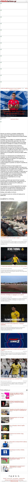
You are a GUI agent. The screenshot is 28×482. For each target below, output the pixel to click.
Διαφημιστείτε (22, 478)
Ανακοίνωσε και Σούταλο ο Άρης (16, 433)
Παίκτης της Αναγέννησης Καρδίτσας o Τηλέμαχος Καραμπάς (12, 324)
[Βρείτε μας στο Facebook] (9, 476)
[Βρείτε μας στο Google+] (16, 476)
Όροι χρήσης (15, 478)
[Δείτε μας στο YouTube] (11, 476)
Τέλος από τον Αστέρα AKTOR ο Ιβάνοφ (18, 441)
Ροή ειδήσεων (5, 390)
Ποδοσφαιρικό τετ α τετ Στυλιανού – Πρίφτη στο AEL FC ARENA (17, 467)
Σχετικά (4, 478)
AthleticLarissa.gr (14, 481)
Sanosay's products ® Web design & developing (14, 480)
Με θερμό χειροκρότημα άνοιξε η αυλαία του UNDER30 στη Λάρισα (17, 402)
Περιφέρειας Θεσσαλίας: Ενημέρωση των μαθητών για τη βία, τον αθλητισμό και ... (18, 410)
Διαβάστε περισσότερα (14, 90)
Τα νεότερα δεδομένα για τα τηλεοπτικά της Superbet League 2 (13, 349)
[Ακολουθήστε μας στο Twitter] (13, 476)
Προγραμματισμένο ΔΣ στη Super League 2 (10, 237)
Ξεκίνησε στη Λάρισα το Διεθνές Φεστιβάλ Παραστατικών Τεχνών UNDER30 (17, 394)
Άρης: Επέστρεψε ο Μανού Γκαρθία (17, 425)
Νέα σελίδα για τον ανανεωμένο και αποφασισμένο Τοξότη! (17, 458)
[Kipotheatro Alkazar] (14, 119)
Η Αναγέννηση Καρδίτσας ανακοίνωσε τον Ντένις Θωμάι (14, 266)
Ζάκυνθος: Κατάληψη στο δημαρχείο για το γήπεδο (12, 294)
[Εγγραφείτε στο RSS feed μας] (18, 476)
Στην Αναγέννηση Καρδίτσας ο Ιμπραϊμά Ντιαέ (11, 378)
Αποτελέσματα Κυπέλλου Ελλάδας (17, 449)
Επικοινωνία (9, 478)
